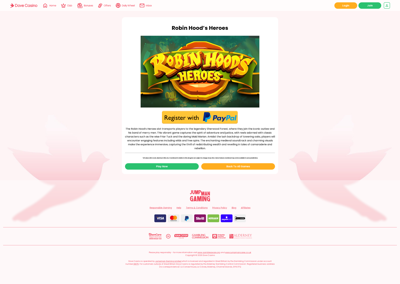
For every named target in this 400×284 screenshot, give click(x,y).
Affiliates (245, 207)
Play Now (162, 166)
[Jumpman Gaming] (200, 200)
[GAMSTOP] (181, 236)
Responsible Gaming (161, 207)
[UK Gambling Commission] (200, 236)
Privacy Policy (219, 207)
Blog (234, 207)
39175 (136, 264)
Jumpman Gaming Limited (168, 261)
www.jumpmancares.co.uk (238, 252)
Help (179, 207)
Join (370, 5)
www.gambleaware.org (209, 252)
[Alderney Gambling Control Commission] (240, 236)
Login (345, 5)
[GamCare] (155, 236)
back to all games (238, 166)
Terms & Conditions (197, 207)
